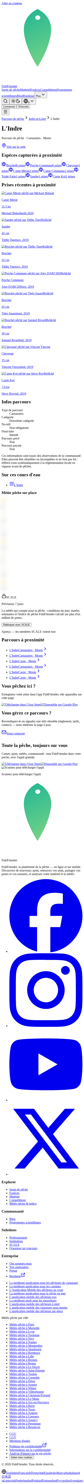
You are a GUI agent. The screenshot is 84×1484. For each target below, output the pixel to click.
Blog (20, 95)
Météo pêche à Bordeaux (24, 1352)
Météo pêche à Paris (21, 1324)
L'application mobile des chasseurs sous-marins (38, 1307)
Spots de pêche (11, 89)
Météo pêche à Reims (22, 1363)
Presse (13, 1270)
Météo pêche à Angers (23, 1384)
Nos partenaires (19, 1267)
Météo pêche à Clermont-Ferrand (29, 1395)
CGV (12, 1437)
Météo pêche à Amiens (23, 1413)
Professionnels (18, 1237)
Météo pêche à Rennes (23, 1360)
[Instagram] (45, 1025)
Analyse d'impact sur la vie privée (30, 1453)
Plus (38, 96)
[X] (45, 1174)
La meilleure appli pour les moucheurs (32, 1300)
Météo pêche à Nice (21, 1338)
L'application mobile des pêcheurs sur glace (36, 1311)
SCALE (14, 1244)
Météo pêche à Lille (21, 1356)
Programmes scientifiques (25, 1222)
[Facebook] (45, 951)
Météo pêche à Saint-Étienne (27, 1370)
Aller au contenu (12, 3)
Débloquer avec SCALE (16, 624)
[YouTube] (45, 1100)
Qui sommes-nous (20, 1263)
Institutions (16, 1241)
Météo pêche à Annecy (23, 1420)
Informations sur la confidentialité (30, 1450)
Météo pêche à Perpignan (25, 1423)
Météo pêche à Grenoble (24, 1377)
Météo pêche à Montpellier (25, 1345)
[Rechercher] (5, 101)
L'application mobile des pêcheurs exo (32, 1297)
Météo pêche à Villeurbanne (26, 1391)
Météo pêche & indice (23, 1203)
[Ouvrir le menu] (5, 112)
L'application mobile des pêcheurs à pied (34, 1304)
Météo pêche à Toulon (23, 1374)
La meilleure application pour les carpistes (35, 1286)
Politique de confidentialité (25, 1446)
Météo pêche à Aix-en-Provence (29, 1402)
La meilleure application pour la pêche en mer (37, 1293)
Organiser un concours (23, 1248)
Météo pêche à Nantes (23, 1342)
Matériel (25, 89)
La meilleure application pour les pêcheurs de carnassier (43, 1282)
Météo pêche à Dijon (22, 1381)
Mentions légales (19, 1441)
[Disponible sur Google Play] (59, 704)
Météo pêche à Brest (22, 1406)
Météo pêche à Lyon (22, 1331)
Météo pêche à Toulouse (24, 1335)
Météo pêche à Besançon (24, 1427)
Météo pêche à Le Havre (24, 1367)
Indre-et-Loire (37, 118)
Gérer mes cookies (21, 1457)
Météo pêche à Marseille (24, 1328)
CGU (12, 1433)
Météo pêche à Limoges (24, 1416)
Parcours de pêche (13, 118)
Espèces (35, 89)
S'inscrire (23, 106)
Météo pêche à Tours (22, 1409)
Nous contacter (15, 733)
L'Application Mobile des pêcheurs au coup (36, 1290)
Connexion (9, 106)
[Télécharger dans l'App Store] (21, 704)
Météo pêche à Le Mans (24, 1398)
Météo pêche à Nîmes (22, 1388)
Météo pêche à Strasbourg (25, 1349)
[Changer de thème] (15, 101)
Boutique (28, 95)
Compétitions (48, 89)
